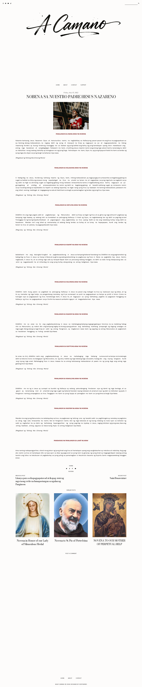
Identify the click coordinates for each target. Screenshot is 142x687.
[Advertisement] (71, 63)
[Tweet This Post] (66, 468)
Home (58, 85)
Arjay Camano (60, 684)
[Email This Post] (75, 468)
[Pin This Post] (72, 468)
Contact (74, 85)
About (65, 85)
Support (83, 85)
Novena (71, 471)
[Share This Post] (69, 468)
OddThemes (83, 684)
